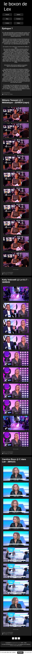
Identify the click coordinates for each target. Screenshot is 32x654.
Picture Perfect (13, 645)
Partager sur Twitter (8, 94)
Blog (7, 18)
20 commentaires (6, 92)
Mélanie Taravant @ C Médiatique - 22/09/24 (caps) (15, 101)
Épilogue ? (7, 28)
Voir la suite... (16, 269)
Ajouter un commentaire (7, 272)
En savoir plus (28, 652)
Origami (20, 645)
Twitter (18, 23)
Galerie (18, 14)
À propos (18, 18)
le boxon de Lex (15, 642)
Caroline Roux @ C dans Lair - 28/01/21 (14, 460)
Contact (7, 23)
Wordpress (15, 644)
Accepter (20, 652)
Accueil (7, 14)
